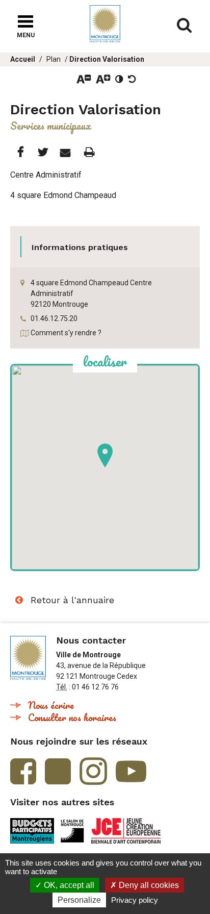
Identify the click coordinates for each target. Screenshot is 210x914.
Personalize (79, 900)
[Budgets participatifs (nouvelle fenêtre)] (32, 831)
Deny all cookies (148, 885)
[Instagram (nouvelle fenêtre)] (93, 771)
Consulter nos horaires (72, 717)
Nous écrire (51, 705)
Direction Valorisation (106, 59)
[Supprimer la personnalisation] (132, 79)
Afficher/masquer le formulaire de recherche (184, 25)
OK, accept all (68, 885)
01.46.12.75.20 (54, 318)
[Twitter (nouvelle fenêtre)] (58, 771)
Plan (53, 59)
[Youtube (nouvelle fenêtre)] (131, 771)
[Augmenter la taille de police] (103, 79)
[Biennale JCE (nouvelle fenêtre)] (126, 831)
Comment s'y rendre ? (66, 333)
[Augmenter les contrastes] (119, 79)
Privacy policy (134, 900)
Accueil (22, 59)
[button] (105, 455)
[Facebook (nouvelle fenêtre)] (23, 771)
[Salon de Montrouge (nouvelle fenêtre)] (72, 831)
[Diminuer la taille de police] (83, 79)
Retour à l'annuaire (72, 600)
